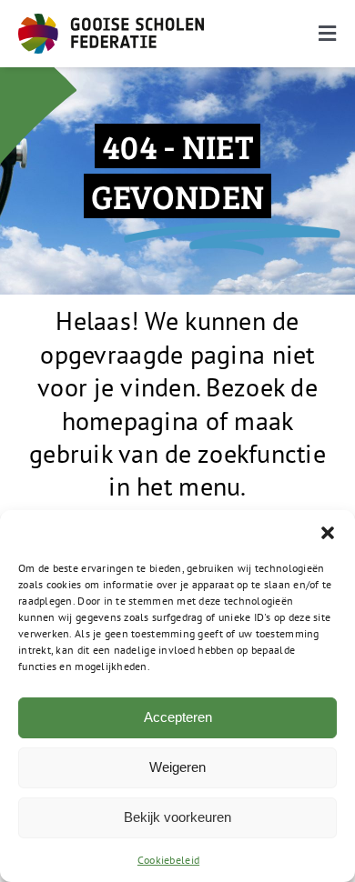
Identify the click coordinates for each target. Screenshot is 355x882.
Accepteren (178, 717)
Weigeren (177, 767)
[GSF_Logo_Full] (111, 21)
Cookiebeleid (168, 860)
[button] (328, 533)
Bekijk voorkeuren (177, 817)
